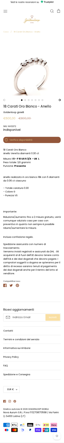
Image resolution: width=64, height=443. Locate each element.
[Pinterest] (13, 401)
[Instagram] (8, 401)
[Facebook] (3, 401)
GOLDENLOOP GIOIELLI (38, 409)
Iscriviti (53, 317)
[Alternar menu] (5, 11)
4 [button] (32, 100)
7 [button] (42, 100)
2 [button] (25, 100)
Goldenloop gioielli (13, 112)
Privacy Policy (11, 357)
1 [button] (21, 100)
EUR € (10, 389)
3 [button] (28, 100)
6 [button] (39, 100)
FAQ (5, 365)
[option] (32, 67)
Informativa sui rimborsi (16, 348)
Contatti (8, 330)
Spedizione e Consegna (16, 374)
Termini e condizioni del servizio (21, 339)
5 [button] (35, 100)
